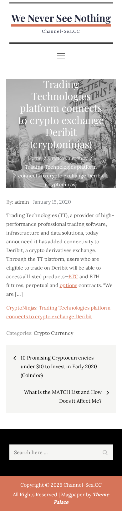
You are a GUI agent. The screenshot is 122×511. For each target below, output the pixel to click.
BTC (73, 276)
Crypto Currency (53, 333)
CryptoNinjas (21, 308)
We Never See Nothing (61, 17)
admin (21, 202)
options (68, 285)
